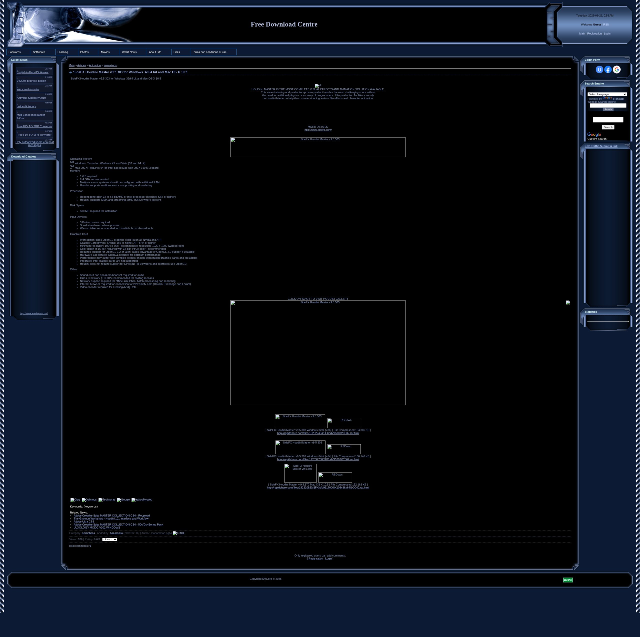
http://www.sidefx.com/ (318, 129)
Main (582, 33)
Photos (84, 52)
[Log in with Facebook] (608, 69)
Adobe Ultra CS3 (84, 521)
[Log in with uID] (599, 69)
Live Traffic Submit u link (601, 146)
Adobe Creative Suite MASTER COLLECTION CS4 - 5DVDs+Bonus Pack (118, 524)
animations (110, 65)
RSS (606, 24)
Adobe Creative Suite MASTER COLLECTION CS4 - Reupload (112, 515)
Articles (81, 65)
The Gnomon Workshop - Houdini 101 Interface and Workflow (111, 518)
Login (607, 33)
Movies (105, 52)
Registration (594, 33)
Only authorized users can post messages (35, 143)
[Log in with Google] (617, 70)
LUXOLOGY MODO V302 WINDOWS (97, 527)
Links (177, 52)
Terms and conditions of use (209, 52)
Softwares (14, 52)
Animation (95, 65)
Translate (618, 98)
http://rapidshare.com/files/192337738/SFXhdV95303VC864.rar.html (318, 459)
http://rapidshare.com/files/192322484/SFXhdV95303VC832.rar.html (318, 433)
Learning (63, 52)
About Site (155, 52)
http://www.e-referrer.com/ (34, 313)
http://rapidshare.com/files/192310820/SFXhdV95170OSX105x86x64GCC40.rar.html (318, 487)
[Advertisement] (32, 237)
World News (129, 52)
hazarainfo (116, 532)
